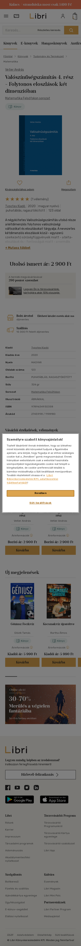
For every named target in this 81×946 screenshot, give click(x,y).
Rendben (41, 493)
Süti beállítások (40, 502)
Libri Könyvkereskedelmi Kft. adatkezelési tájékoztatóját (32, 479)
